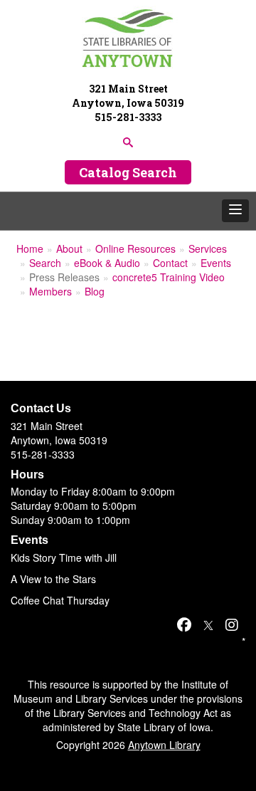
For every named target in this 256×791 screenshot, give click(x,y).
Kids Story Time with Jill (64, 557)
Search (45, 263)
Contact (170, 263)
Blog (95, 291)
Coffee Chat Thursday (60, 600)
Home (29, 248)
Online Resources (135, 248)
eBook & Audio (107, 263)
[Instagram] (231, 624)
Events (216, 263)
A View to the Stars (53, 579)
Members (50, 291)
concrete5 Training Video (168, 277)
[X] (208, 624)
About (69, 248)
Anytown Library (164, 745)
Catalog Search (128, 172)
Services (207, 248)
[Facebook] (184, 624)
